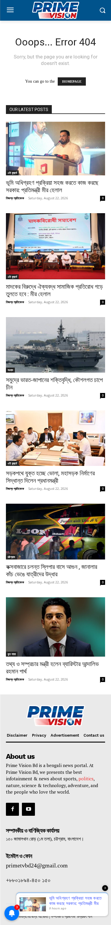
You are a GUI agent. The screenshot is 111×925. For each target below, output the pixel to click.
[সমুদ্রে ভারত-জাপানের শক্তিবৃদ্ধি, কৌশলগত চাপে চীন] (55, 345)
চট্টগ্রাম (11, 557)
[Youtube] (28, 809)
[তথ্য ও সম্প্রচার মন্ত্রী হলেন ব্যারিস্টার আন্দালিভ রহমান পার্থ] (55, 627)
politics (86, 779)
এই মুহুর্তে (12, 173)
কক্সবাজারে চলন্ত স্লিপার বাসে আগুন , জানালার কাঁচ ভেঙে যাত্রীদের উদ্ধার (51, 570)
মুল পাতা (12, 654)
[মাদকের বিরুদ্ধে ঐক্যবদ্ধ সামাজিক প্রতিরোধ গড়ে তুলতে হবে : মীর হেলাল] (55, 246)
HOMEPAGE (71, 81)
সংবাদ (10, 370)
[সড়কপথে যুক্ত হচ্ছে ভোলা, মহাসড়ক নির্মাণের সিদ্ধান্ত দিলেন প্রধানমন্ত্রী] (55, 438)
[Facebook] (12, 809)
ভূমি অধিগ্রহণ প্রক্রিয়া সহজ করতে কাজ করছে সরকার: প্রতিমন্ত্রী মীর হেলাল (52, 186)
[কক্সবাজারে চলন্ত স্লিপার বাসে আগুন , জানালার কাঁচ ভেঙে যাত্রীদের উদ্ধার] (55, 531)
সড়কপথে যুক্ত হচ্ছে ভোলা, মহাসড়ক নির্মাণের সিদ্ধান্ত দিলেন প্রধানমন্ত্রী (50, 477)
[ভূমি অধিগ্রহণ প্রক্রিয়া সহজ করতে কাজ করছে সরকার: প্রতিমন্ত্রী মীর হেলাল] (55, 149)
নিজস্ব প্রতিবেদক (15, 198)
